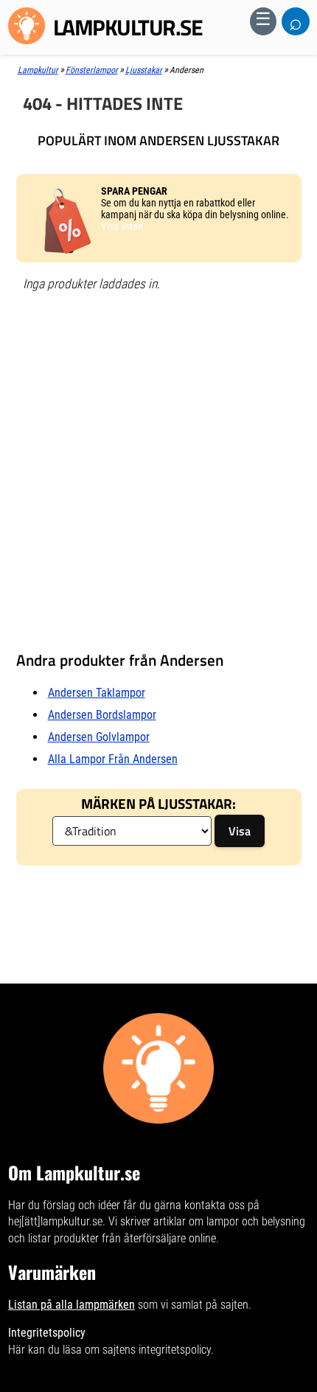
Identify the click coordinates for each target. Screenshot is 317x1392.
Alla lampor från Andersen (113, 759)
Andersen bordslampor (102, 715)
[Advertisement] (158, 464)
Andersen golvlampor (99, 737)
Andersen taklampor (96, 693)
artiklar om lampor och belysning (229, 1221)
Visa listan (122, 226)
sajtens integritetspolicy (156, 1350)
